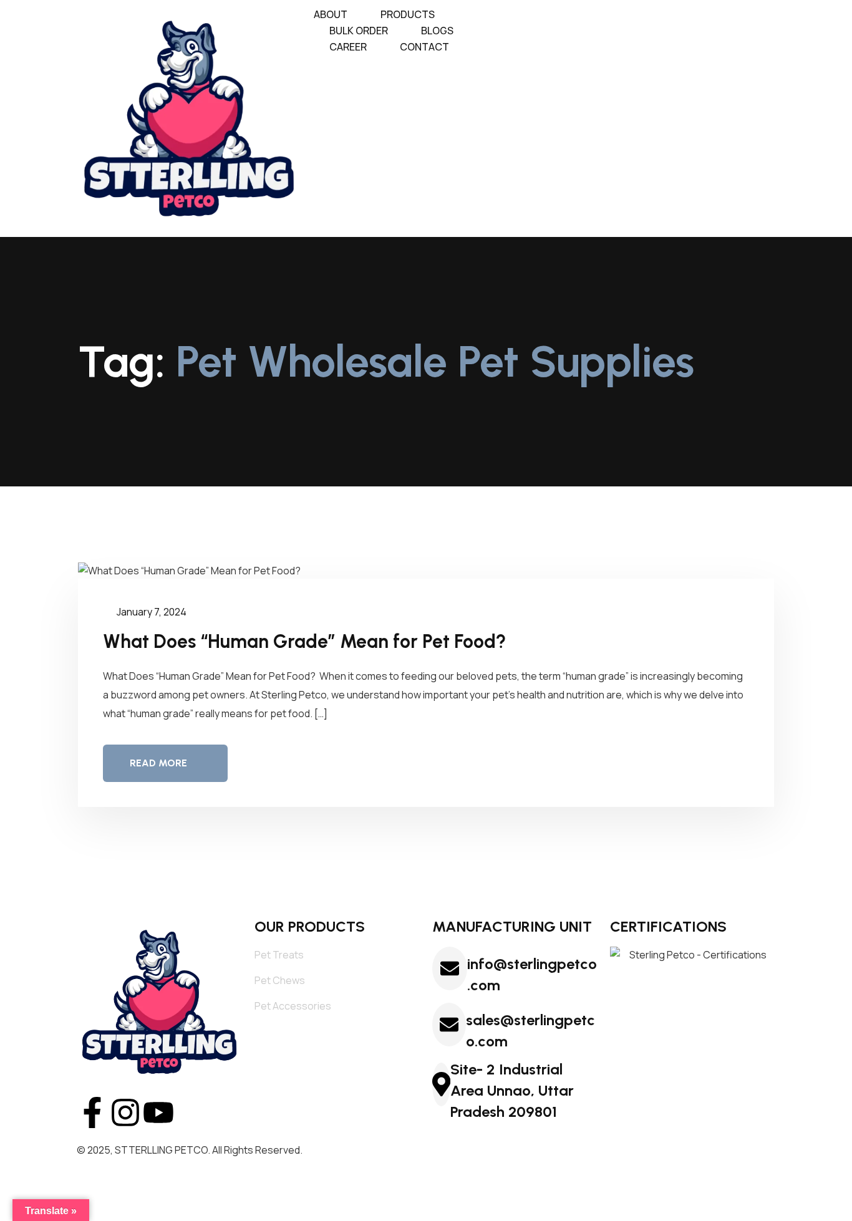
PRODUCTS (407, 14)
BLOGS (437, 30)
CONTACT (424, 47)
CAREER (348, 47)
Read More (158, 763)
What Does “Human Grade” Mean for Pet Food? (306, 641)
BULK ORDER (358, 30)
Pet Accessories (292, 1006)
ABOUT (330, 14)
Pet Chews (279, 980)
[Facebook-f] (92, 1112)
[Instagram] (125, 1112)
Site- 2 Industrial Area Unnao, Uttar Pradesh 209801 (512, 1090)
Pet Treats (279, 955)
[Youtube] (158, 1112)
